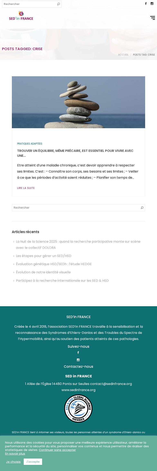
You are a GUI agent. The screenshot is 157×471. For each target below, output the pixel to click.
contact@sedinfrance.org (111, 383)
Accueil (123, 54)
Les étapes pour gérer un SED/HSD (43, 255)
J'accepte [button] (33, 462)
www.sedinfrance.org (78, 390)
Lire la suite (26, 188)
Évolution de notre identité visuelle (43, 272)
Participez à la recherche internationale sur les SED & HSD (62, 280)
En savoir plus (15, 453)
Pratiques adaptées (29, 143)
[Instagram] (152, 4)
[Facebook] (146, 4)
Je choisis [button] (13, 462)
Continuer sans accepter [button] (57, 450)
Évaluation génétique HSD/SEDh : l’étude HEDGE (54, 264)
